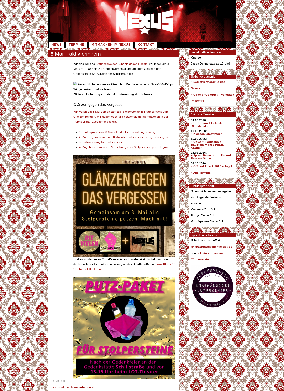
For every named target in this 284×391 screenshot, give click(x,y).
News (57, 44)
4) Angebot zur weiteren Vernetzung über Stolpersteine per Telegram (124, 147)
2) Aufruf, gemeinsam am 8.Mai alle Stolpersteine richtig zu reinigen (123, 137)
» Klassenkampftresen (206, 134)
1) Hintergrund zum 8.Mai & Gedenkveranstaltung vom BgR (118, 132)
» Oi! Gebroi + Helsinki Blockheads (207, 124)
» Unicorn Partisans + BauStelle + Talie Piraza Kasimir (207, 144)
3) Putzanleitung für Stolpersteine (101, 142)
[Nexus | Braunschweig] (189, 40)
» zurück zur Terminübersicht (73, 387)
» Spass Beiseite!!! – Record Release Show (211, 157)
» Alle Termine (201, 172)
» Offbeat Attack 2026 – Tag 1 (211, 166)
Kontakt (146, 44)
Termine (76, 44)
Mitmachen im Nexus (111, 44)
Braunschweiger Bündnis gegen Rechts (121, 63)
